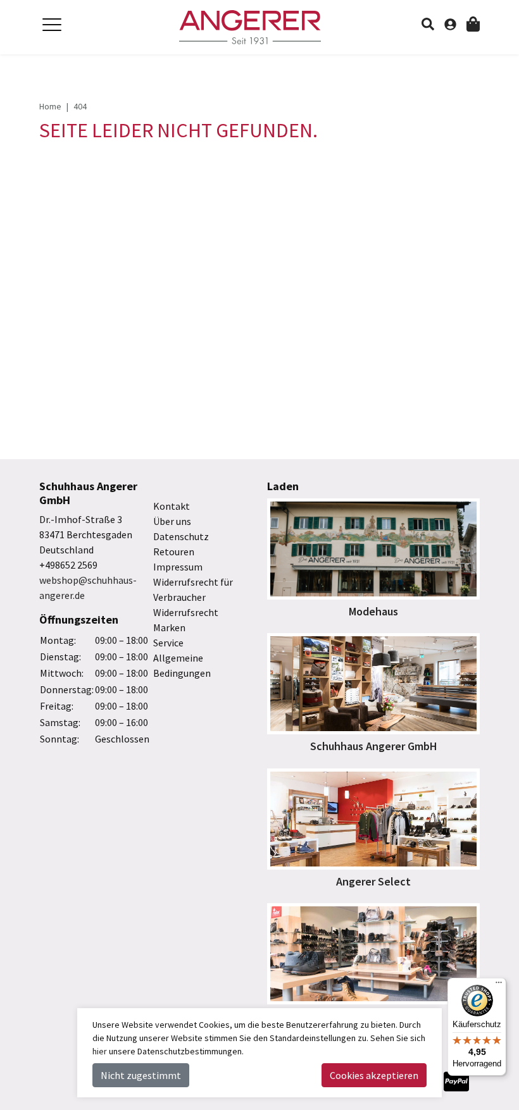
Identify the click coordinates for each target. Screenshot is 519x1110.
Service (168, 642)
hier (99, 1051)
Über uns (172, 521)
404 (80, 106)
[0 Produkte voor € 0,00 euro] (473, 23)
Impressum (178, 566)
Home (50, 106)
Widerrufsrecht (185, 612)
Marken (169, 627)
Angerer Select (373, 881)
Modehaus (373, 611)
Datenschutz (181, 536)
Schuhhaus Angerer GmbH (373, 746)
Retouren (173, 551)
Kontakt (171, 506)
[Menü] (498, 985)
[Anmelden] (455, 20)
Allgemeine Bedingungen (182, 665)
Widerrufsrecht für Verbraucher (193, 589)
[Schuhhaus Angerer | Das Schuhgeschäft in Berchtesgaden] (259, 27)
